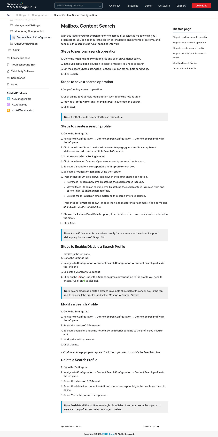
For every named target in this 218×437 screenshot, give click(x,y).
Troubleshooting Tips (23, 64)
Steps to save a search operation (189, 42)
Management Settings (27, 25)
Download (201, 5)
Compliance (18, 78)
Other (14, 84)
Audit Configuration (25, 19)
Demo (148, 5)
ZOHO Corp (108, 434)
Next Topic (150, 426)
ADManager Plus (21, 99)
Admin (16, 50)
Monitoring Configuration (29, 31)
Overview (114, 5)
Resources (132, 5)
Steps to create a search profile (188, 48)
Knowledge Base (20, 58)
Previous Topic (72, 426)
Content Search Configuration (33, 37)
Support (181, 5)
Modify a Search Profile (185, 63)
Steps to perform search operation (190, 37)
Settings (21, 15)
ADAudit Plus (19, 104)
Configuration (40, 15)
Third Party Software (22, 71)
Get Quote (164, 5)
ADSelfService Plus (23, 110)
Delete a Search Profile (184, 68)
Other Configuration (26, 43)
